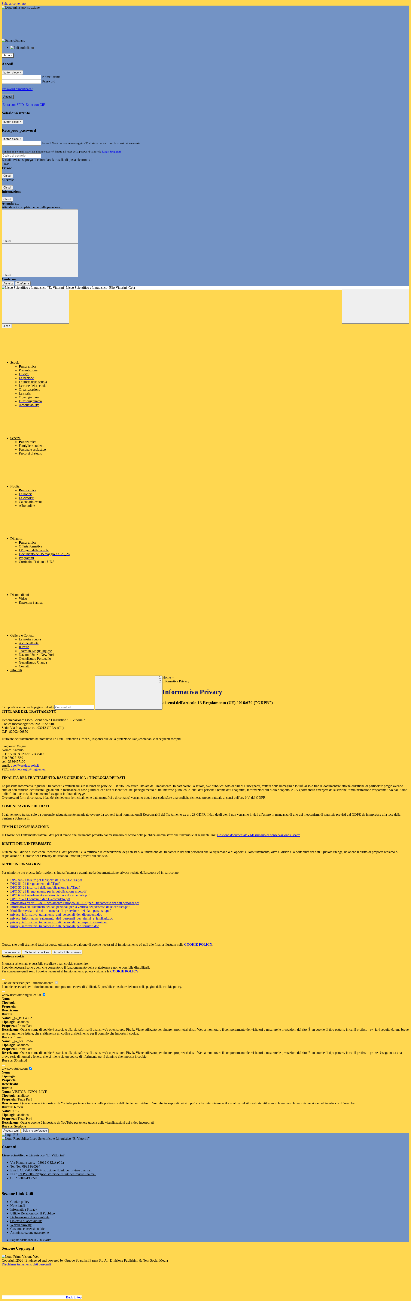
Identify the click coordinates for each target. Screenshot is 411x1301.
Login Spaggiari (111, 151)
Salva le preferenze (35, 1130)
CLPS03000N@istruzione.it (56, 1170)
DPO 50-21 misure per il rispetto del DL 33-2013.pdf (46, 880)
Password (48, 81)
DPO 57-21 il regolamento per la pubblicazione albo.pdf (48, 891)
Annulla (8, 283)
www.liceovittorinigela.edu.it (22, 995)
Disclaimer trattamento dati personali (26, 1264)
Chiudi (7, 175)
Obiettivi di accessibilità (26, 1221)
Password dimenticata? (17, 89)
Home (166, 677)
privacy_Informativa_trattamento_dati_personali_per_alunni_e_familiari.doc (61, 918)
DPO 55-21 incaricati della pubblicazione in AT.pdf (45, 887)
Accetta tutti (67, 952)
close (6, 325)
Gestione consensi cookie (27, 1229)
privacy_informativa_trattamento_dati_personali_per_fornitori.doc (54, 926)
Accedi (7, 55)
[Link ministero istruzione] (21, 7)
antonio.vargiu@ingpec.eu (28, 769)
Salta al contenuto (14, 3)
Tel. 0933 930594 (28, 1166)
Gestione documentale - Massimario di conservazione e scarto (258, 835)
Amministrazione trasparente (29, 1232)
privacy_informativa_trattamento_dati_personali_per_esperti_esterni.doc (58, 922)
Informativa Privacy (23, 1209)
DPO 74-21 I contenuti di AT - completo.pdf (40, 899)
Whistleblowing (21, 1225)
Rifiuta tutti (36, 952)
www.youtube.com (15, 1068)
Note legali (17, 1205)
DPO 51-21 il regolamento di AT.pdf (35, 883)
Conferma (23, 283)
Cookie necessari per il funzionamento (28, 983)
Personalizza (11, 952)
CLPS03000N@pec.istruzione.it (57, 1174)
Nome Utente (51, 77)
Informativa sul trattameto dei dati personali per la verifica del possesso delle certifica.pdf (70, 907)
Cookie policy (19, 1202)
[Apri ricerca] (375, 307)
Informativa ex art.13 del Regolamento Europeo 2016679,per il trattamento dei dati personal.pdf (74, 903)
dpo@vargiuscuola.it (25, 765)
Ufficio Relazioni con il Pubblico (32, 1213)
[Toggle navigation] (35, 307)
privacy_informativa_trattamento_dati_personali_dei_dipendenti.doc (56, 914)
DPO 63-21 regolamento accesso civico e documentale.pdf (49, 895)
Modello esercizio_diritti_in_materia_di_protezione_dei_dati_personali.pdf (60, 910)
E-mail (46, 143)
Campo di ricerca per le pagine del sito (28, 707)
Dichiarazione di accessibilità (29, 1217)
